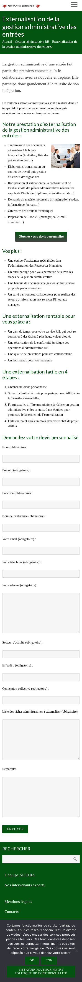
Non (49, 960)
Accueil (7, 41)
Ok (32, 960)
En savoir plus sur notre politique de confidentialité (41, 971)
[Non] (76, 951)
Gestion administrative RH (32, 41)
